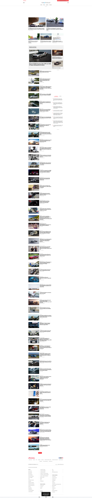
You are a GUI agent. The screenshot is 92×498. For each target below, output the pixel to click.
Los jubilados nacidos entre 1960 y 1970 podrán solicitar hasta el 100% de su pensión (58, 126)
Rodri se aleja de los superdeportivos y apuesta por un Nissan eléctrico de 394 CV (45, 224)
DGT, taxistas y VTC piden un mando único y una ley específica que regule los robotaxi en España (45, 415)
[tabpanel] (58, 113)
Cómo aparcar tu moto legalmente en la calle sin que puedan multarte (45, 117)
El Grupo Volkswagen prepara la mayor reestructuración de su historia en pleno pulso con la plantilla (45, 80)
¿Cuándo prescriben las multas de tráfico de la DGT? (45, 293)
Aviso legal (42, 459)
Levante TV (41, 486)
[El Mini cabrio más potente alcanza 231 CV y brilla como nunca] (33, 73)
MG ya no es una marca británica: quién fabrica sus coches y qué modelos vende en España (45, 110)
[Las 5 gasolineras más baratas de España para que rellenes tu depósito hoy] (33, 127)
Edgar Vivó (41, 42)
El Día (29, 478)
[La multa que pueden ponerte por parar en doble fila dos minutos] (33, 272)
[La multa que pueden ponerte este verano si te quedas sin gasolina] (33, 333)
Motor (30, 62)
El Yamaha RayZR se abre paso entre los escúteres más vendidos (45, 308)
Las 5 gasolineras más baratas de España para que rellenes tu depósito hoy (45, 125)
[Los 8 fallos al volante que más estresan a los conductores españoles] (33, 424)
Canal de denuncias (61, 459)
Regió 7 (41, 478)
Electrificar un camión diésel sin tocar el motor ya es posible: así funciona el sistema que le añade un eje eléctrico (45, 347)
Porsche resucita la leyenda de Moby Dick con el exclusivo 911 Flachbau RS (45, 179)
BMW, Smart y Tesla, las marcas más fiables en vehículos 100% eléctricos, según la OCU (45, 324)
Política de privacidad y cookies (48, 459)
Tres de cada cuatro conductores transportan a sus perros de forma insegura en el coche (45, 209)
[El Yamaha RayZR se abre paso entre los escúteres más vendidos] (33, 310)
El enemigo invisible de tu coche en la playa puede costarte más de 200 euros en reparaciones (45, 316)
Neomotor (53, 486)
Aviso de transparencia (45, 461)
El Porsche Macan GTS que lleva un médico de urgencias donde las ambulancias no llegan (45, 263)
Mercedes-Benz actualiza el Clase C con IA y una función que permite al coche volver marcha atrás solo (45, 430)
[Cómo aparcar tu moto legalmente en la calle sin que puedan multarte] (33, 119)
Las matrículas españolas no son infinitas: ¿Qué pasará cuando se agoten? (45, 392)
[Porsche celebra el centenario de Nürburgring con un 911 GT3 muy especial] (33, 104)
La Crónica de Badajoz (31, 490)
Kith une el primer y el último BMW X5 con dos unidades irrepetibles (45, 94)
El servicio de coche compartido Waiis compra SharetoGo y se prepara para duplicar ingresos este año (45, 248)
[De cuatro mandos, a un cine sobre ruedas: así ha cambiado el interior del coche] (33, 157)
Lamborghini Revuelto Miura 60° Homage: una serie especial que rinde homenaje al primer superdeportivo (57, 58)
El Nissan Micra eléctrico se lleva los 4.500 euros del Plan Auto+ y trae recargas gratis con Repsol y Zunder (45, 354)
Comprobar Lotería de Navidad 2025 (56, 484)
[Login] (68, 2)
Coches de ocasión (54, 477)
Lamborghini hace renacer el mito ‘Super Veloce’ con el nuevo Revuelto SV (45, 408)
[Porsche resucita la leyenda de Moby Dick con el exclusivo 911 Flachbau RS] (33, 180)
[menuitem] (39, 497)
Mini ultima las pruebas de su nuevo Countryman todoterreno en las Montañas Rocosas (46, 141)
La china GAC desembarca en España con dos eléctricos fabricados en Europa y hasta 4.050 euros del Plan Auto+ (45, 339)
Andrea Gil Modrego (42, 135)
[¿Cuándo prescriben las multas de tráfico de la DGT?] (33, 294)
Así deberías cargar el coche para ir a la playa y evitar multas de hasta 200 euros (45, 385)
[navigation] (46, 497)
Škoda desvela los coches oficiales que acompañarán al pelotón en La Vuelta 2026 (45, 286)
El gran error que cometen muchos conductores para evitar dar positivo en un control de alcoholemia (45, 377)
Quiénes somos (30, 459)
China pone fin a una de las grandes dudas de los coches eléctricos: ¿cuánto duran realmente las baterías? (45, 240)
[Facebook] (59, 458)
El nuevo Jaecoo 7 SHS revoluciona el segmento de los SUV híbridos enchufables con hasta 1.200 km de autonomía (45, 87)
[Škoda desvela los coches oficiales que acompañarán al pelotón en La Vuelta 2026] (33, 287)
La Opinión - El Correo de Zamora (44, 473)
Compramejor (53, 480)
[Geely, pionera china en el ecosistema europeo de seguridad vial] (33, 279)
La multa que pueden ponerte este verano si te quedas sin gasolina (45, 331)
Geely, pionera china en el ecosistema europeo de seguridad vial (45, 278)
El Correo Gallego (30, 477)
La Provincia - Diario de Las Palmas (44, 474)
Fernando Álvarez (54, 42)
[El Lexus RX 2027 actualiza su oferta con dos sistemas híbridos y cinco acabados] (46, 36)
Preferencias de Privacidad (55, 459)
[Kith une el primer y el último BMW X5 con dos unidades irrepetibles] (33, 96)
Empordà (29, 486)
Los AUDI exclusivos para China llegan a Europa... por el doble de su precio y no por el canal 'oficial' (36, 29)
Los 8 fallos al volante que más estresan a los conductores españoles (45, 423)
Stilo (52, 469)
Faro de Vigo (29, 487)
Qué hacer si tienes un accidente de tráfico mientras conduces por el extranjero (33, 42)
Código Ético (41, 461)
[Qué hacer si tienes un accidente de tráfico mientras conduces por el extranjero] (34, 36)
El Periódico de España (31, 482)
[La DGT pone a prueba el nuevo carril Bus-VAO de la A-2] (33, 447)
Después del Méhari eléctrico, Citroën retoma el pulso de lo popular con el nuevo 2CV (44, 202)
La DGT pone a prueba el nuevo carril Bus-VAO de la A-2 (45, 445)
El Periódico (29, 481)
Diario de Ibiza (30, 473)
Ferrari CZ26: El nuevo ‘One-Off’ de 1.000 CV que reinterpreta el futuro (40, 64)
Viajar (53, 470)
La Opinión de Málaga (42, 470)
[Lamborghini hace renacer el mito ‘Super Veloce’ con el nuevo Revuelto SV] (33, 409)
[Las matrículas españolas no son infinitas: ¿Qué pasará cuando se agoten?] (33, 394)
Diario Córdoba (30, 472)
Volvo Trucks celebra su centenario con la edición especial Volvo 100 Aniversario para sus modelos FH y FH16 (45, 148)
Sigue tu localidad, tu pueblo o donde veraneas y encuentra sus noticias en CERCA (46, 494)
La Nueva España (30, 491)
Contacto (34, 459)
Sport (41, 479)
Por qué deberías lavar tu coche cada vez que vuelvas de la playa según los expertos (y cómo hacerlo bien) (45, 133)
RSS (36, 459)
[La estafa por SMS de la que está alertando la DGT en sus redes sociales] (58, 36)
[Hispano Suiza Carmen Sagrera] (57, 63)
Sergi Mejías (41, 309)
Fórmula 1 (53, 481)
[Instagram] (62, 458)
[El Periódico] (31, 458)
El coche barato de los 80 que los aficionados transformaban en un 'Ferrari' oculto (45, 255)
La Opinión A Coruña (42, 469)
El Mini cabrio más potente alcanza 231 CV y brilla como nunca (45, 71)
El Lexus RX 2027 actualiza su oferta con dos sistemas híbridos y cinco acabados (45, 41)
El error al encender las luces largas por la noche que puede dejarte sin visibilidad (45, 400)
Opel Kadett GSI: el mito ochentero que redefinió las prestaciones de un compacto (45, 163)
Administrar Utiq (50, 461)
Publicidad (39, 459)
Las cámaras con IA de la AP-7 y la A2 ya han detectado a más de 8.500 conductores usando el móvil (54, 29)
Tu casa (53, 489)
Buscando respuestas (54, 490)
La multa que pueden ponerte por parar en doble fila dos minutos (45, 270)
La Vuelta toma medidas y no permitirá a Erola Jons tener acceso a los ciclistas (58, 110)
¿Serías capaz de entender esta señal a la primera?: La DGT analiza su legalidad (45, 186)
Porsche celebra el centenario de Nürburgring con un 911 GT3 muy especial (45, 102)
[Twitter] (60, 458)
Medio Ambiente (54, 485)
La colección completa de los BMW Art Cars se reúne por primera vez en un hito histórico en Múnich (45, 171)
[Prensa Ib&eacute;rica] (61, 464)
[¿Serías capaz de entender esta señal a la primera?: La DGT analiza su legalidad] (33, 188)
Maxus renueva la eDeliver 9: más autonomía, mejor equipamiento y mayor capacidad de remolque (45, 232)
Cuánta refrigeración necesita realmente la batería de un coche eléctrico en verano (45, 194)
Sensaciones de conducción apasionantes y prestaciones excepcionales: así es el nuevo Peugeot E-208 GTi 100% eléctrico (45, 438)
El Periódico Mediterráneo (31, 485)
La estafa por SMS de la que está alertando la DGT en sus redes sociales (57, 41)
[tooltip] (46, 494)
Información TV (42, 485)
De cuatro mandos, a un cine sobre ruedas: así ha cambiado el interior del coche (45, 156)
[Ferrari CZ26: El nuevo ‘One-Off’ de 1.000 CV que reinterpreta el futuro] (40, 56)
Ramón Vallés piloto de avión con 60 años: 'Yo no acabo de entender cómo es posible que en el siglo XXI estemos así (57, 99)
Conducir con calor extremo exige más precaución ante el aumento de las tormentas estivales (45, 369)
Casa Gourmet (54, 476)
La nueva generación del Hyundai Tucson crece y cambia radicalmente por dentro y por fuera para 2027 (45, 301)
